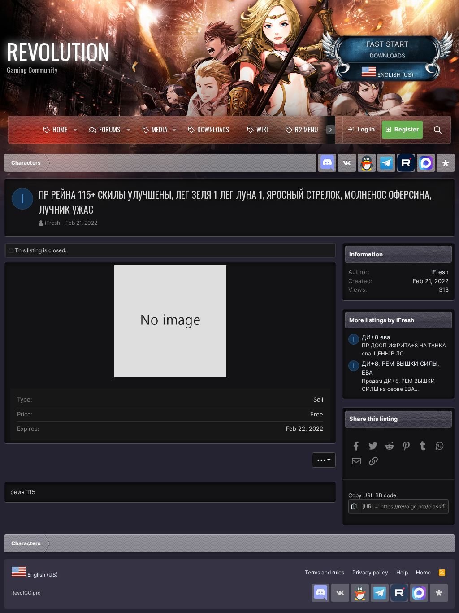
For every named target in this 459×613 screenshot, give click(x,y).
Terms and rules (324, 572)
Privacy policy (370, 572)
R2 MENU (306, 129)
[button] (75, 130)
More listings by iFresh (381, 320)
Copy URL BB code (372, 495)
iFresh (52, 222)
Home (59, 129)
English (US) (394, 74)
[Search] (437, 129)
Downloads (213, 129)
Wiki (262, 129)
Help (402, 572)
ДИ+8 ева (376, 337)
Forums (110, 129)
